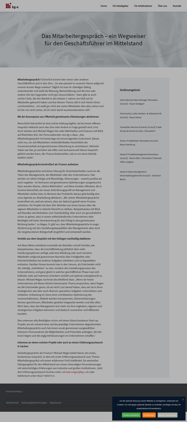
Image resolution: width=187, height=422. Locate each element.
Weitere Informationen (167, 415)
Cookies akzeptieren (131, 415)
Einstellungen (149, 415)
